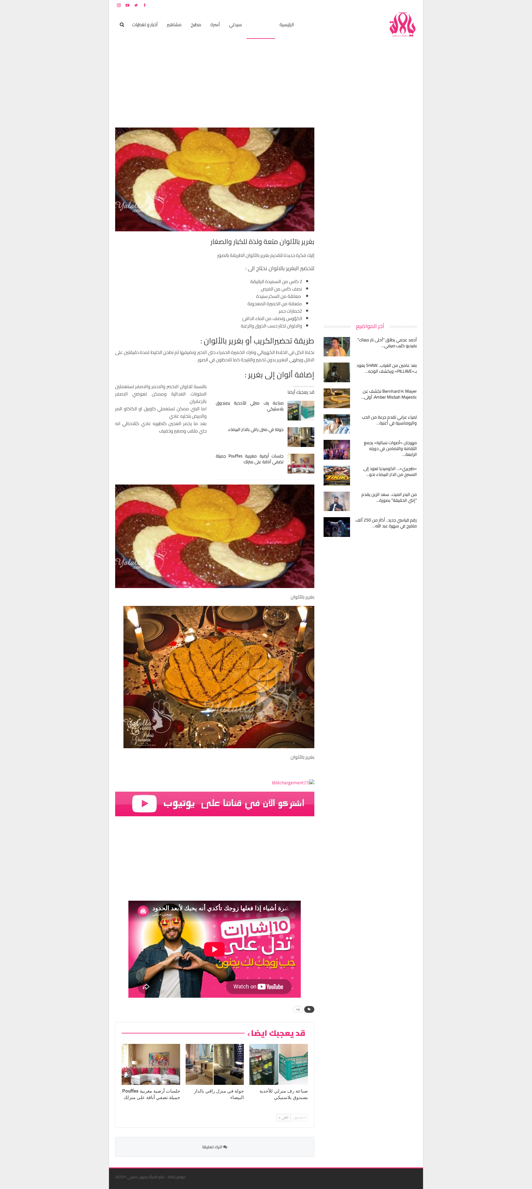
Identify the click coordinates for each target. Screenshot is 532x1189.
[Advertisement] (370, 220)
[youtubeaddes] (214, 803)
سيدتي (235, 24)
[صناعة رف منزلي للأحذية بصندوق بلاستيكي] (301, 410)
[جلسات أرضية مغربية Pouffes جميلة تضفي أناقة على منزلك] (301, 463)
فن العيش (260, 24)
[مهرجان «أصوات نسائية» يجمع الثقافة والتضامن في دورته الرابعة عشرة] (337, 450)
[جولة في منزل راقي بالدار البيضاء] (301, 437)
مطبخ (196, 24)
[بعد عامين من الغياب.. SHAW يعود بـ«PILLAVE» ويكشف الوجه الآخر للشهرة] (337, 372)
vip (298, 1009)
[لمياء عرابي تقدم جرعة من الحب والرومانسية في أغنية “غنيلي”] (337, 424)
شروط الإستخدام (358, 5)
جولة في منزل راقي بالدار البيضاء (256, 429)
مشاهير (174, 24)
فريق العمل (395, 5)
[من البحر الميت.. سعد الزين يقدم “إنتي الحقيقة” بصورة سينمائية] (337, 501)
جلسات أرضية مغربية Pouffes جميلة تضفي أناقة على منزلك (250, 459)
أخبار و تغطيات (145, 24)
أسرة (215, 24)
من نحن (412, 5)
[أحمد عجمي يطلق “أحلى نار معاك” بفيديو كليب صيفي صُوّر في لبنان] (337, 347)
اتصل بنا (378, 5)
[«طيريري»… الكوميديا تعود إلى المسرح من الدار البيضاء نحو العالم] (337, 475)
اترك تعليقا (212, 1146)
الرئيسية (287, 24)
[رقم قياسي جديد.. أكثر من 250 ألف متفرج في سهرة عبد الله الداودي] (337, 527)
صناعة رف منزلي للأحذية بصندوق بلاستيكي (250, 406)
